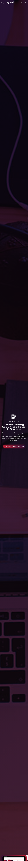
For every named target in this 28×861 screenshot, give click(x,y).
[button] (21, 3)
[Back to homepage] (7, 3)
